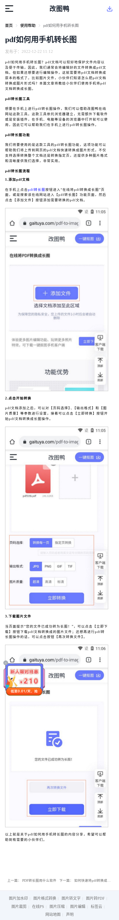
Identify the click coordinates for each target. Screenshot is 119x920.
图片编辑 (77, 906)
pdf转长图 (36, 189)
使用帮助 (28, 25)
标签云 (96, 906)
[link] (9, 25)
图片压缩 (57, 906)
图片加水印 (18, 898)
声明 (70, 914)
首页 (9, 25)
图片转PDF (95, 898)
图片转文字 (71, 898)
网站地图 (53, 914)
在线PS (38, 906)
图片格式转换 (44, 898)
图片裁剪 (19, 906)
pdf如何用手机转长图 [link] (61, 25)
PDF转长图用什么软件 (39, 880)
